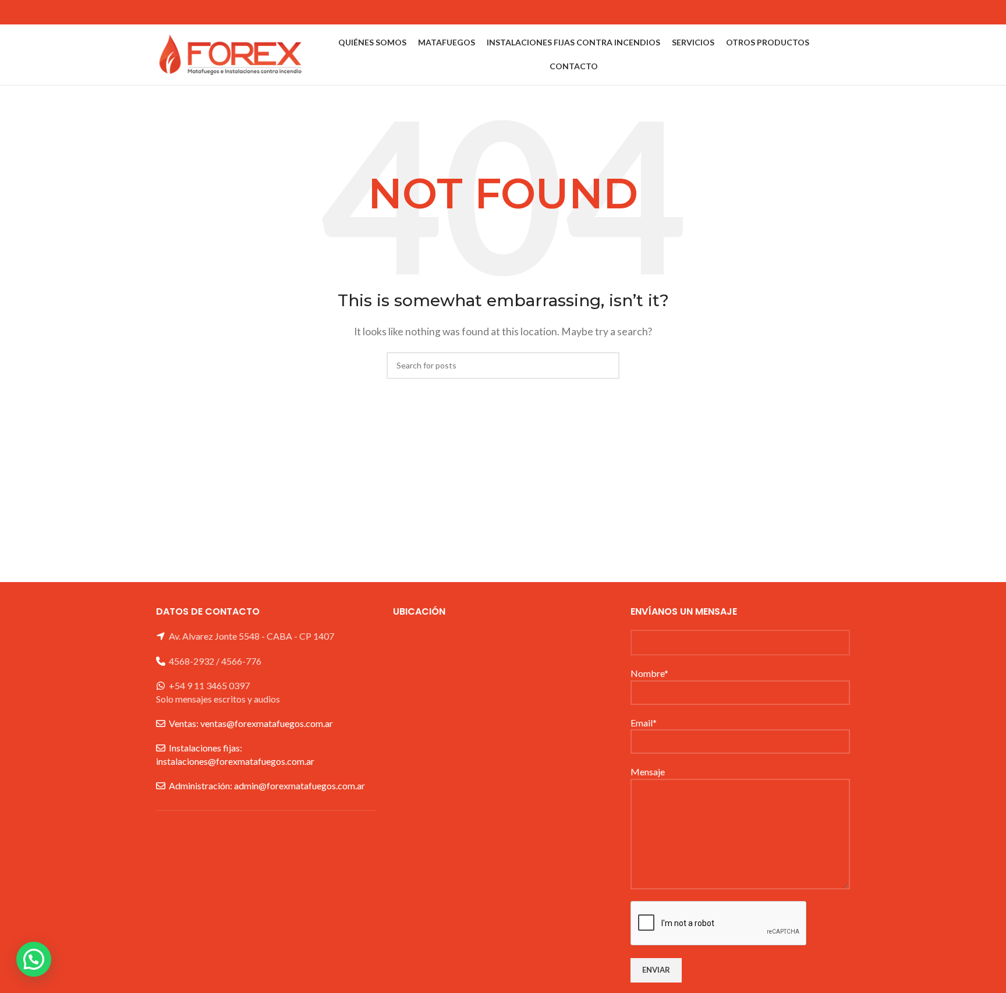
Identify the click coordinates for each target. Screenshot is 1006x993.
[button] (33, 959)
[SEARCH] (606, 365)
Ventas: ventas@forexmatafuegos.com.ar (251, 723)
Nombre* (649, 673)
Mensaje (647, 771)
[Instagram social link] (842, 12)
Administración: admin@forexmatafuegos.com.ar (267, 785)
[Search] (846, 54)
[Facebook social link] (827, 12)
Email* (643, 722)
